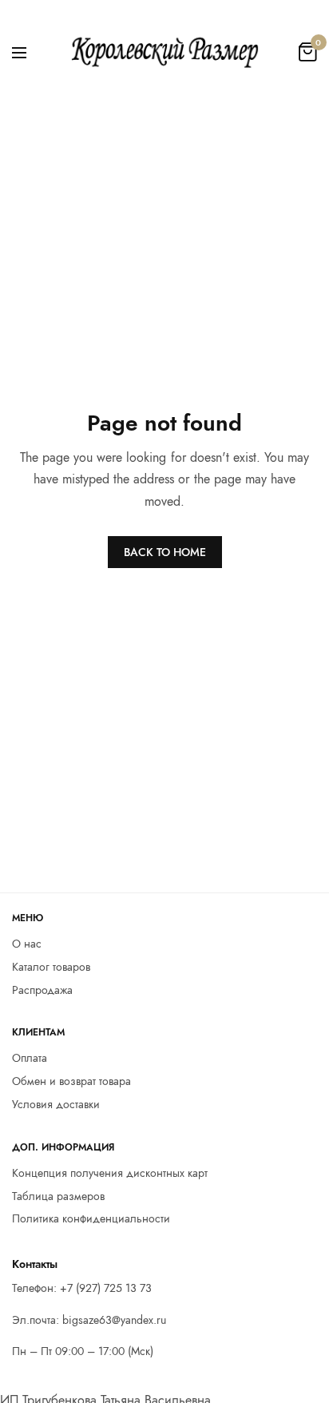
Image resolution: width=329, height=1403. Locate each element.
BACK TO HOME (165, 552)
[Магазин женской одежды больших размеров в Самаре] (164, 52)
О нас (27, 944)
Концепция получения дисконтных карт (110, 1173)
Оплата (29, 1059)
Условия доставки (56, 1104)
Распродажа (42, 990)
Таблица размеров (58, 1196)
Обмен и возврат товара (71, 1081)
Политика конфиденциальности (91, 1219)
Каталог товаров (51, 967)
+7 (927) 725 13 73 (106, 1288)
